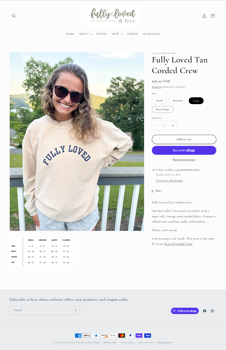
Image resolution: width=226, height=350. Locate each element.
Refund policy (110, 342)
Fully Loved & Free (71, 342)
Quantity (157, 117)
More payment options (184, 159)
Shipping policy (164, 342)
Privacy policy (127, 342)
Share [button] (158, 190)
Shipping (157, 86)
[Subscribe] (75, 310)
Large (196, 100)
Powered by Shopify (90, 342)
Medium (180, 101)
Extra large (163, 109)
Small (161, 101)
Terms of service (146, 342)
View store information (169, 180)
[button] (14, 16)
